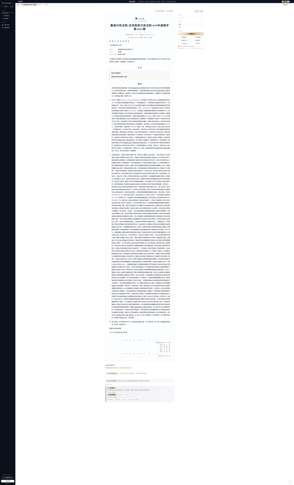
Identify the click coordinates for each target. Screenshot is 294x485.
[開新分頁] (43, 5)
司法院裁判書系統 (112, 373)
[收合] (18, 5)
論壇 (4, 474)
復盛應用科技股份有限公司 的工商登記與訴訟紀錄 (118, 368)
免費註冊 (8, 481)
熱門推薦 (20, 1)
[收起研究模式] (291, 5)
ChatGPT (121, 394)
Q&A (11, 474)
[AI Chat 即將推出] (290, 481)
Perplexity (111, 399)
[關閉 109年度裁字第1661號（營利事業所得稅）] (40, 4)
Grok (128, 394)
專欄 (6, 474)
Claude (130, 399)
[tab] (196, 11)
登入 (10, 483)
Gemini (137, 399)
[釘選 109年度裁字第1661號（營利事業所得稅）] (39, 4)
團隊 (9, 474)
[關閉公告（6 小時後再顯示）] (291, 1)
